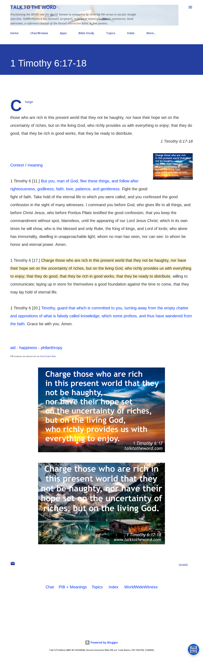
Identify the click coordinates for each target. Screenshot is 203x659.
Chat (50, 587)
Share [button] (183, 565)
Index (131, 33)
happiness (28, 347)
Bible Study (86, 33)
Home (14, 33)
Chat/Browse (39, 33)
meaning (35, 165)
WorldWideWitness (141, 587)
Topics (110, 33)
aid (12, 347)
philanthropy (51, 347)
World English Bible (48, 356)
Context (17, 165)
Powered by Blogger (104, 642)
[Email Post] (12, 565)
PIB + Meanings (73, 587)
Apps (63, 33)
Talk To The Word (33, 7)
